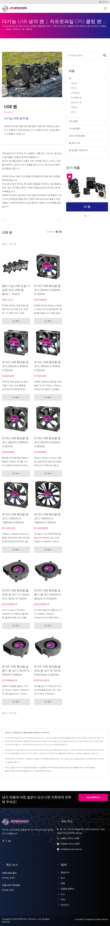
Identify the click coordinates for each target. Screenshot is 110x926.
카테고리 (16, 29)
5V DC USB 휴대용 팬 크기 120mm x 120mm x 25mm (15, 518)
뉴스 (63, 894)
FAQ (63, 899)
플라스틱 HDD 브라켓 (13, 771)
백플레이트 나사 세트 (81, 767)
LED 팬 (74, 83)
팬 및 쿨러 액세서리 (78, 150)
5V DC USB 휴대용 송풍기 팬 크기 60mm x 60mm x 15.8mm (47, 594)
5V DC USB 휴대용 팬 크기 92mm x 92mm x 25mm (47, 442)
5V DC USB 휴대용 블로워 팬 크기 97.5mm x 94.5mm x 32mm (47, 670)
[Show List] (60, 232)
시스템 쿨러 (74, 129)
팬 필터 (92, 767)
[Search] (105, 55)
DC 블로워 (75, 93)
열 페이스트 (74, 143)
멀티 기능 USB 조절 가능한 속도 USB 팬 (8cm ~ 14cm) (16, 290)
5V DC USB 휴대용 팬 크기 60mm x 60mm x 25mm (15, 366)
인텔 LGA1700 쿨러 (11, 885)
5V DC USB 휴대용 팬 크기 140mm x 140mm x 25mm (47, 518)
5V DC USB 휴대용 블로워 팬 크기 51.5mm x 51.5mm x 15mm (15, 594)
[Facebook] (3, 841)
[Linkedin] (9, 841)
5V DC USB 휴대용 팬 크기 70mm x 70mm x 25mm (47, 366)
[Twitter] (6, 841)
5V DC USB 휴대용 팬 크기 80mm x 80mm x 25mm (15, 442)
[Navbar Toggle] (105, 8)
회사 (63, 878)
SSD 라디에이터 (53, 767)
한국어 (105, 2)
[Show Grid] (57, 232)
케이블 (23, 771)
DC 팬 (73, 88)
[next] (59, 219)
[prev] (4, 219)
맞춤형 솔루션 (67, 889)
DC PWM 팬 (76, 98)
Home (8, 29)
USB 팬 (29, 29)
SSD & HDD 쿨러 (77, 136)
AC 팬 (73, 112)
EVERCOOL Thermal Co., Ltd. (30, 919)
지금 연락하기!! (93, 797)
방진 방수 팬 (76, 102)
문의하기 (43, 771)
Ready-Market (102, 919)
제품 (63, 883)
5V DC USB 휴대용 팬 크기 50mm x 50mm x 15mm (47, 290)
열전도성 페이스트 (66, 767)
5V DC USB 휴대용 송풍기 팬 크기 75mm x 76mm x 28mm (15, 670)
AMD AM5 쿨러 (9, 872)
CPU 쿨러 (73, 121)
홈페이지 (65, 872)
